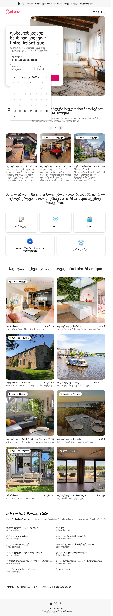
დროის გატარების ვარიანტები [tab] (92, 519)
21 (36, 105)
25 (20, 111)
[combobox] (34, 59)
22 (41, 105)
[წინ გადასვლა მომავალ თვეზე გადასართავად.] (46, 77)
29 (41, 111)
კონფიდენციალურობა (50, 611)
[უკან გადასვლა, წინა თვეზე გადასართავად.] (15, 77)
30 (47, 111)
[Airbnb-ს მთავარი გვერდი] (13, 11)
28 (36, 111)
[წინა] (50, 128)
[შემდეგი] (60, 128)
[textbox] (22, 69)
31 (15, 116)
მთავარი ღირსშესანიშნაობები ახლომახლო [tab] (54, 519)
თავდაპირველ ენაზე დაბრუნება (78, 3)
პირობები (67, 611)
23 (47, 105)
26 (25, 111)
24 (15, 111)
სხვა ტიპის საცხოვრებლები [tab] (18, 519)
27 (31, 111)
